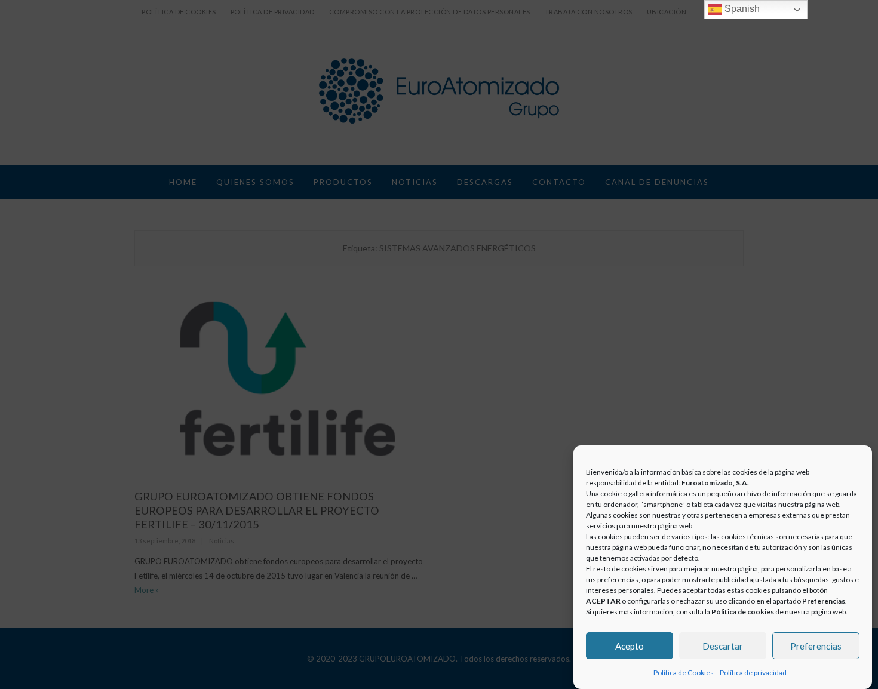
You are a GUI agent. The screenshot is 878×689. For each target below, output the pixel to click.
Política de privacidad (753, 672)
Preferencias (816, 645)
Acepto (629, 645)
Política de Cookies (683, 672)
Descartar (722, 645)
